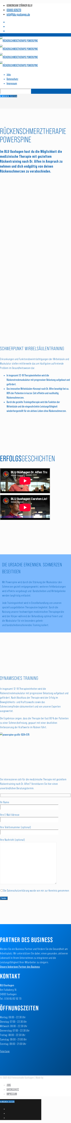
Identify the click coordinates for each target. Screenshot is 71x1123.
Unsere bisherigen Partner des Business (20, 966)
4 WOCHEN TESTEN (8, 96)
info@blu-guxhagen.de (18, 14)
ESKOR (46, 1077)
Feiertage (5, 1051)
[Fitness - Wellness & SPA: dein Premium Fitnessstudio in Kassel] (19, 53)
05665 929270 (14, 10)
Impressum (12, 83)
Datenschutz (12, 79)
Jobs (9, 74)
